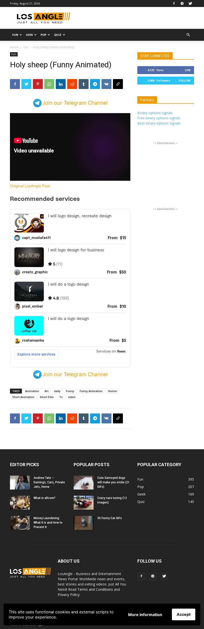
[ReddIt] (72, 84)
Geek (29, 35)
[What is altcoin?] (20, 503)
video (72, 397)
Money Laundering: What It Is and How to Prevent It (48, 522)
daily (57, 391)
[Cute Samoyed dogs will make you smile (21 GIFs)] (84, 483)
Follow (185, 80)
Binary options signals (155, 112)
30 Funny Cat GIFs (109, 518)
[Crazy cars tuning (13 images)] (84, 503)
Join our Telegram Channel (75, 103)
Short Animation (23, 397)
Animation (32, 391)
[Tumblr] (84, 84)
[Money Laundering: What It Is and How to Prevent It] (20, 523)
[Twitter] (190, 3)
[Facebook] (174, 3)
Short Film (47, 397)
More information (145, 614)
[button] (188, 35)
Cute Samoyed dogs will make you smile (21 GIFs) (113, 482)
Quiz (57, 35)
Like (188, 70)
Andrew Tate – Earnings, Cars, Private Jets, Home (49, 482)
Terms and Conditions (95, 589)
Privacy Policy (69, 594)
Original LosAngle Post (30, 185)
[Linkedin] (61, 84)
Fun (15, 35)
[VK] (106, 84)
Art (47, 391)
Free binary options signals (158, 118)
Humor (112, 391)
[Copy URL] (118, 84)
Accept (184, 614)
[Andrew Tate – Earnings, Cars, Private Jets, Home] (20, 483)
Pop (43, 35)
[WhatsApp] (49, 84)
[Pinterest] (38, 84)
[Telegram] (182, 3)
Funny (70, 391)
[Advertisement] (135, 17)
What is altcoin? (44, 498)
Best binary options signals (159, 123)
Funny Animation (91, 391)
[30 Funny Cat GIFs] (84, 523)
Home (14, 47)
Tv (61, 397)
